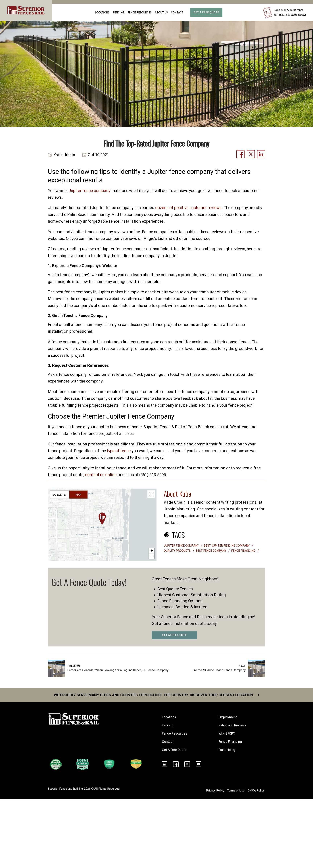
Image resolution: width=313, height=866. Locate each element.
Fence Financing (230, 741)
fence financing (243, 550)
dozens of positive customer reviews (188, 207)
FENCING (118, 13)
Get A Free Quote (206, 12)
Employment (227, 717)
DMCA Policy (256, 790)
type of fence (119, 450)
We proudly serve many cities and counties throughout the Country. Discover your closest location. (156, 695)
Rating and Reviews (232, 725)
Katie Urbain (64, 155)
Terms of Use (236, 790)
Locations (102, 13)
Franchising (226, 750)
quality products (177, 550)
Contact (177, 13)
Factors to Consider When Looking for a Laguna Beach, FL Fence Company (117, 670)
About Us (161, 13)
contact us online (101, 474)
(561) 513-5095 (288, 15)
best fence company (211, 550)
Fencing (167, 725)
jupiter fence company (182, 545)
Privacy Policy (215, 790)
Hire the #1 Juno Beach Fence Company (218, 670)
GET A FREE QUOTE (174, 635)
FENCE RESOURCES (140, 13)
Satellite (59, 494)
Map (78, 494)
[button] (102, 518)
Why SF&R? (226, 733)
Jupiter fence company (89, 190)
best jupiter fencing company (227, 545)
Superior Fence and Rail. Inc (65, 788)
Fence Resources (174, 733)
